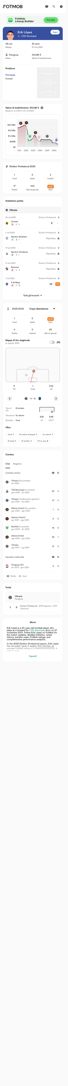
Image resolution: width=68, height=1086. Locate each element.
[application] (35, 135)
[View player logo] (10, 35)
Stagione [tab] (17, 464)
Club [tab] (7, 464)
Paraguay (13, 55)
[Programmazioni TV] (46, 6)
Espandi (33, 656)
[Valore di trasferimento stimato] (42, 107)
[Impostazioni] (61, 6)
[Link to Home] (13, 6)
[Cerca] (54, 6)
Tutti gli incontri (31, 295)
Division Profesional (28, 606)
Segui (55, 32)
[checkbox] (52, 342)
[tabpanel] (33, 520)
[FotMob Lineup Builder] (32, 20)
